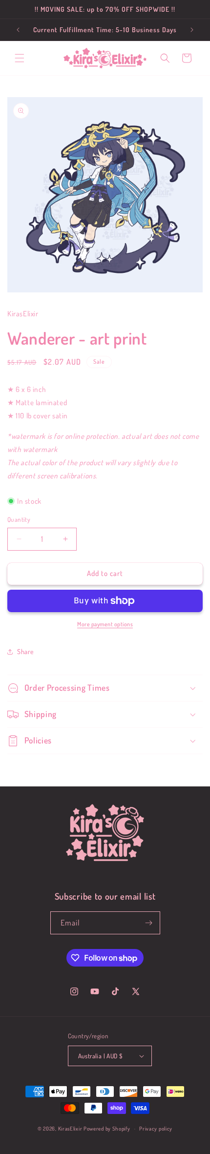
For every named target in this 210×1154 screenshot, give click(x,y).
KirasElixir (70, 1128)
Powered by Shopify (107, 1128)
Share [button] (25, 651)
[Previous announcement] (18, 30)
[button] (19, 58)
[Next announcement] (192, 30)
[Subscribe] (149, 922)
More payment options (105, 624)
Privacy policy (155, 1128)
